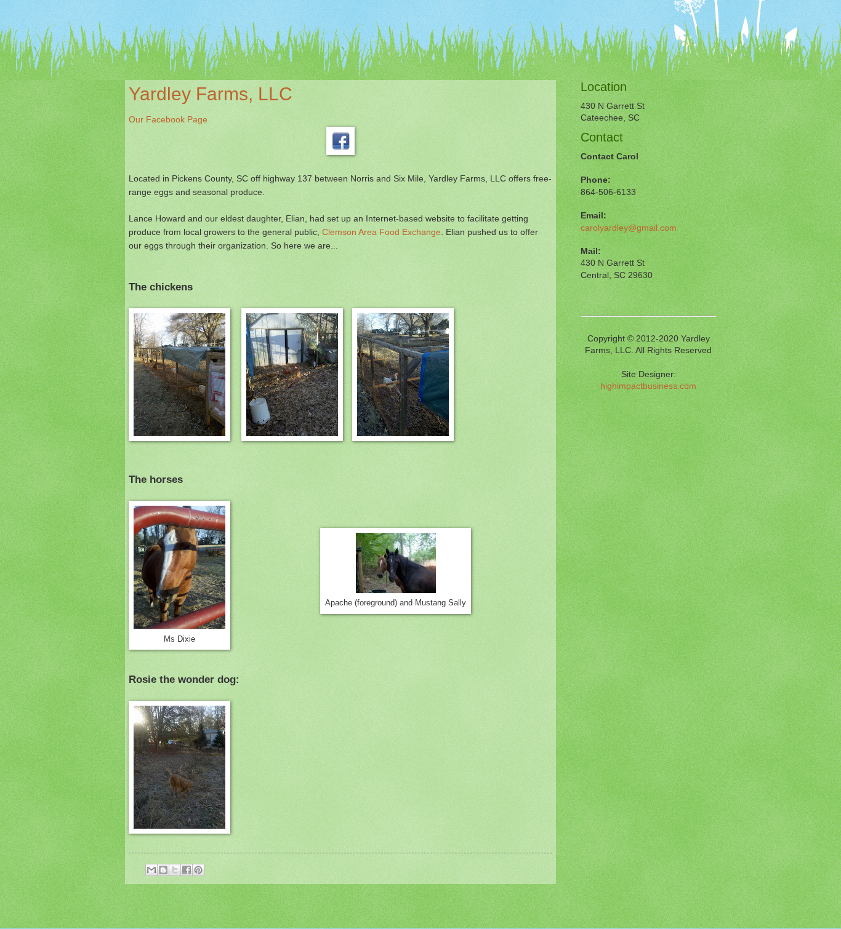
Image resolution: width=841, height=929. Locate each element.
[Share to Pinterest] (198, 870)
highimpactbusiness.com (648, 386)
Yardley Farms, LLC (210, 94)
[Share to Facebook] (186, 870)
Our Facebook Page (169, 119)
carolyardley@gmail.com (629, 228)
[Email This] (151, 870)
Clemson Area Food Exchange (381, 232)
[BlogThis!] (163, 870)
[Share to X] (175, 870)
